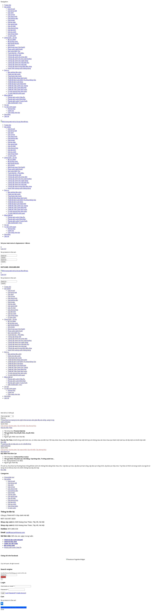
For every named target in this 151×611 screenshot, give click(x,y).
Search (3, 257)
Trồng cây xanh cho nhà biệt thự (18, 63)
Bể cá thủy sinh (13, 41)
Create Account (21, 593)
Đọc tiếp (3, 442)
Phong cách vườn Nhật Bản (17, 99)
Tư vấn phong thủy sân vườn (17, 91)
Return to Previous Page (9, 409)
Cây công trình (12, 16)
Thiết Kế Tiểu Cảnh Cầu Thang (18, 86)
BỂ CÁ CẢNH (12, 40)
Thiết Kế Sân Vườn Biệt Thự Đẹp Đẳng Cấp (22, 80)
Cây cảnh (11, 13)
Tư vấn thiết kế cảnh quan (16, 93)
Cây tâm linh (12, 30)
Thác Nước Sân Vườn (15, 76)
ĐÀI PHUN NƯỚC (13, 43)
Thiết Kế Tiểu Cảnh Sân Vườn (17, 89)
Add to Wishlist (5, 422)
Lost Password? (10, 593)
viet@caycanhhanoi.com (15, 532)
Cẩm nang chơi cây (14, 113)
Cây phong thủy (13, 28)
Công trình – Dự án (10, 38)
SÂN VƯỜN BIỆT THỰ (15, 103)
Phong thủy (11, 109)
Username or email (7, 586)
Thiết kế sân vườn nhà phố (13, 540)
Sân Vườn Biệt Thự (14, 51)
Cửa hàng (12, 408)
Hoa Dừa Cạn (5, 452)
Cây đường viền (13, 18)
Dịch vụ (6, 70)
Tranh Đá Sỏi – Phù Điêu (16, 53)
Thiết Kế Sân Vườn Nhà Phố (17, 84)
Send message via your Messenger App (13, 607)
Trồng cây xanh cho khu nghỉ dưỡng (20, 59)
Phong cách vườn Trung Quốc (17, 101)
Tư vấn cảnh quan (10, 107)
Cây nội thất (12, 26)
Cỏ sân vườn (12, 36)
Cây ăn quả (11, 9)
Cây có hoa (11, 15)
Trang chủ (7, 5)
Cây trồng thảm (13, 34)
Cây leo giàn (12, 22)
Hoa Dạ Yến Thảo (6, 428)
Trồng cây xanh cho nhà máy (17, 64)
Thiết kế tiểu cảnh (10, 542)
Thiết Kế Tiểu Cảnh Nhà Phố (17, 88)
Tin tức (6, 105)
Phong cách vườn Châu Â (12, 547)
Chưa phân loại (9, 477)
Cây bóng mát (12, 11)
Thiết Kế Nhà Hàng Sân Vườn (17, 78)
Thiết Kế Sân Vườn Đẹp (15, 82)
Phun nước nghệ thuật (15, 49)
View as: (3, 418)
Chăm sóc (11, 111)
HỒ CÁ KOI (11, 45)
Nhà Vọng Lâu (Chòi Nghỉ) (16, 47)
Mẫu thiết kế (8, 95)
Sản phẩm (7, 7)
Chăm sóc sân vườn (14, 74)
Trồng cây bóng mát (14, 55)
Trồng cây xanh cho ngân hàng (18, 61)
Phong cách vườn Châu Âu (16, 97)
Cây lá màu (11, 20)
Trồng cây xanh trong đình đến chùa (20, 66)
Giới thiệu (7, 114)
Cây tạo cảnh (12, 32)
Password (4, 589)
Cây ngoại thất (12, 24)
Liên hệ (6, 116)
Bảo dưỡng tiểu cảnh (14, 72)
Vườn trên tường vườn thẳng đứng (19, 68)
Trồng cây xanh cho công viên (17, 57)
